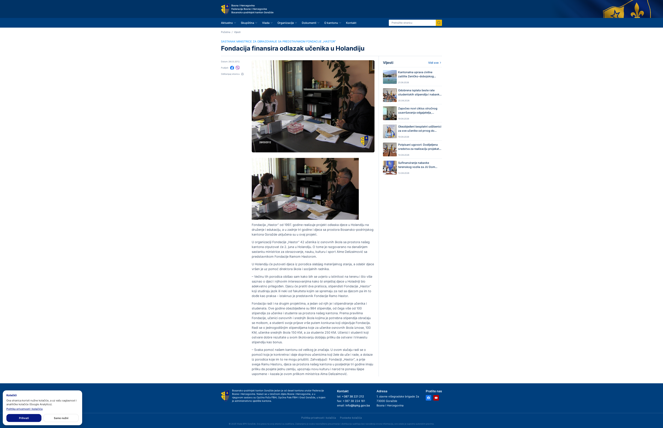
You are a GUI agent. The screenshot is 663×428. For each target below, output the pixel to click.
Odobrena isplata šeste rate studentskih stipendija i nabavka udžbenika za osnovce (419, 92)
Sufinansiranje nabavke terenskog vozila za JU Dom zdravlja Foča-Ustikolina (416, 165)
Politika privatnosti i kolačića (318, 417)
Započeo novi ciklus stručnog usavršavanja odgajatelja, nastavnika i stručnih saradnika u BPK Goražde (420, 111)
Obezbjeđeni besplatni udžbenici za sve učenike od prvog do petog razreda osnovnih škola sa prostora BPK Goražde (419, 129)
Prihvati (24, 418)
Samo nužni (61, 418)
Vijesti (237, 32)
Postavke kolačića (351, 417)
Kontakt (351, 23)
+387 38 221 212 (353, 396)
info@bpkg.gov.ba (357, 405)
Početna (225, 32)
